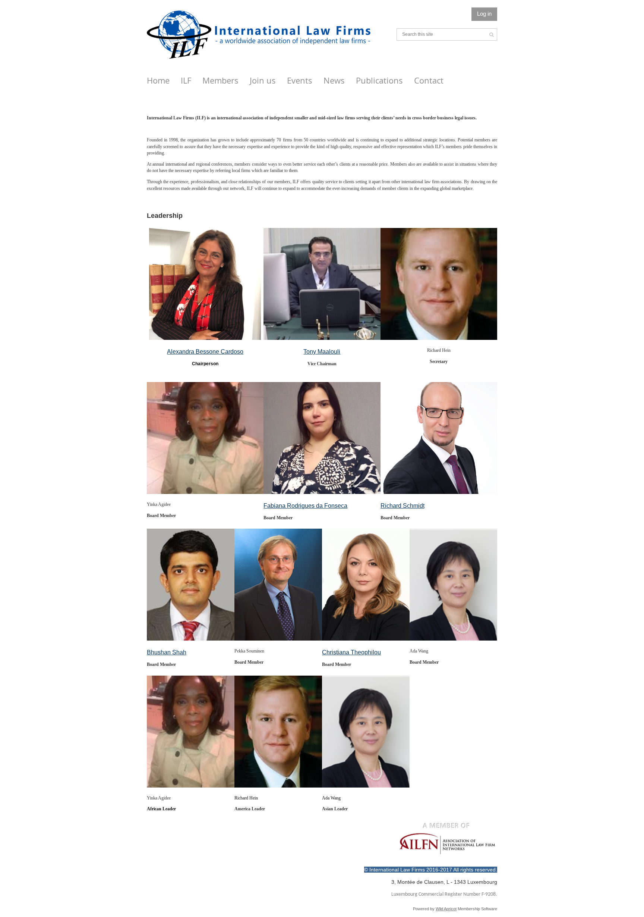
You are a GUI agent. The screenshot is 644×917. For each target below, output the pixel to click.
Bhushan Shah (166, 652)
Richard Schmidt (402, 506)
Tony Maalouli (321, 351)
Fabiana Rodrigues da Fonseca (305, 506)
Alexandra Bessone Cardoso (205, 351)
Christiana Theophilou (351, 652)
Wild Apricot (446, 909)
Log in (484, 13)
